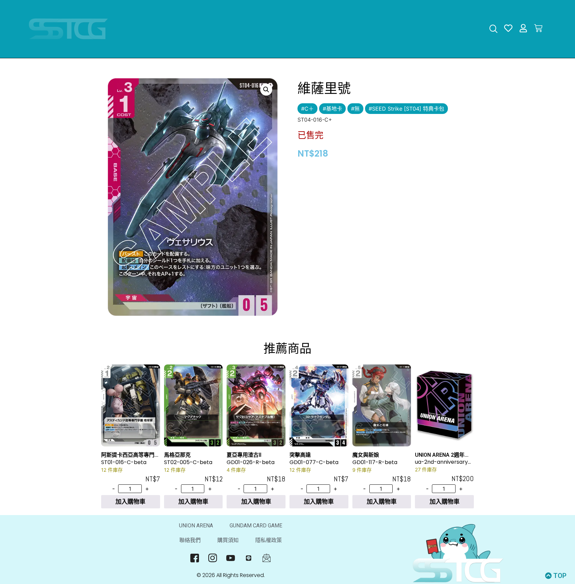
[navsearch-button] (493, 29)
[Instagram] (212, 558)
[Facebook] (194, 558)
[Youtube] (230, 558)
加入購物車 (130, 501)
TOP (559, 576)
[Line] (248, 558)
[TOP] (548, 575)
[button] (266, 90)
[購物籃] (538, 28)
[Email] (266, 558)
